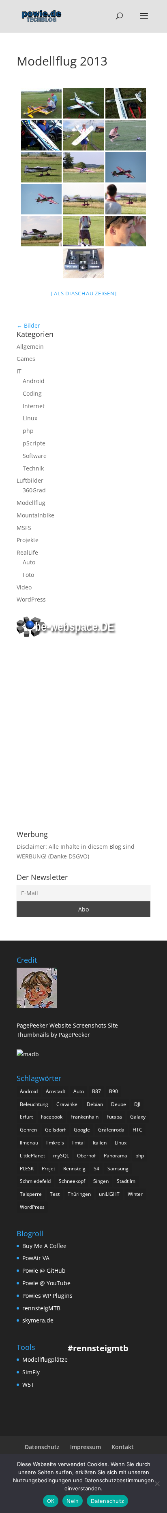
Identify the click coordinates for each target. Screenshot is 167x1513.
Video (24, 587)
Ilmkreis (55, 1142)
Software (35, 456)
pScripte (34, 443)
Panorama (115, 1155)
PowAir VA (35, 1258)
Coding (32, 393)
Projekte (28, 540)
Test (55, 1194)
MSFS (24, 528)
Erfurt (26, 1116)
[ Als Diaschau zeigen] (84, 293)
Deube (118, 1104)
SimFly (31, 1372)
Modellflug (31, 502)
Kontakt (122, 1447)
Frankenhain (84, 1116)
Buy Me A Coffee (44, 1246)
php (28, 430)
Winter (135, 1194)
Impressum (85, 1447)
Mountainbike (35, 515)
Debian (95, 1104)
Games (26, 358)
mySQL (61, 1155)
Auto (29, 562)
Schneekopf (72, 1181)
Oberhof (86, 1155)
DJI (137, 1104)
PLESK (27, 1168)
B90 (113, 1091)
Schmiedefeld (35, 1181)
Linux (30, 418)
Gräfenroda (111, 1129)
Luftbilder (30, 480)
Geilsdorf (55, 1129)
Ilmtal (78, 1142)
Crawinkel (67, 1104)
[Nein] (157, 1483)
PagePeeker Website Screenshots (61, 1025)
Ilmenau (29, 1142)
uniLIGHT (109, 1194)
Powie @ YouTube (46, 1283)
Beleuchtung (34, 1104)
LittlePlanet (32, 1155)
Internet (34, 406)
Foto (28, 574)
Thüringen (79, 1194)
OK (51, 1501)
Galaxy (138, 1116)
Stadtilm (126, 1181)
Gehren (28, 1129)
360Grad (34, 490)
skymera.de (38, 1320)
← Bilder (28, 325)
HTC (137, 1129)
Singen (101, 1181)
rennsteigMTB (41, 1308)
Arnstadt (55, 1091)
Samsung (117, 1168)
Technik (33, 468)
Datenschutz (42, 1447)
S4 (96, 1168)
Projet (48, 1168)
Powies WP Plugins (47, 1295)
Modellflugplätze (45, 1359)
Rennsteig (74, 1168)
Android (34, 381)
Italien (100, 1142)
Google (82, 1129)
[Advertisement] (83, 735)
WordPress (31, 599)
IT (19, 371)
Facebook (51, 1116)
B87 (96, 1091)
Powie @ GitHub (44, 1270)
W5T (28, 1384)
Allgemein (30, 346)
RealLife (27, 552)
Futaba (114, 1116)
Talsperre (31, 1194)
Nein (72, 1501)
